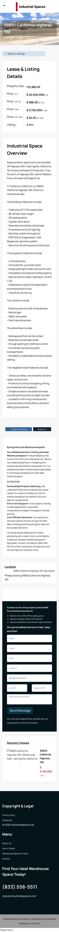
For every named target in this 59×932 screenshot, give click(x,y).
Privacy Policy (8, 815)
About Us (6, 843)
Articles (6, 858)
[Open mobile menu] (5, 7)
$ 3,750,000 (46, 771)
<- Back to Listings (15, 53)
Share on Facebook (19, 429)
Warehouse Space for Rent (15, 853)
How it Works (8, 848)
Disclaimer (7, 820)
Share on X (42, 429)
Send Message (20, 710)
